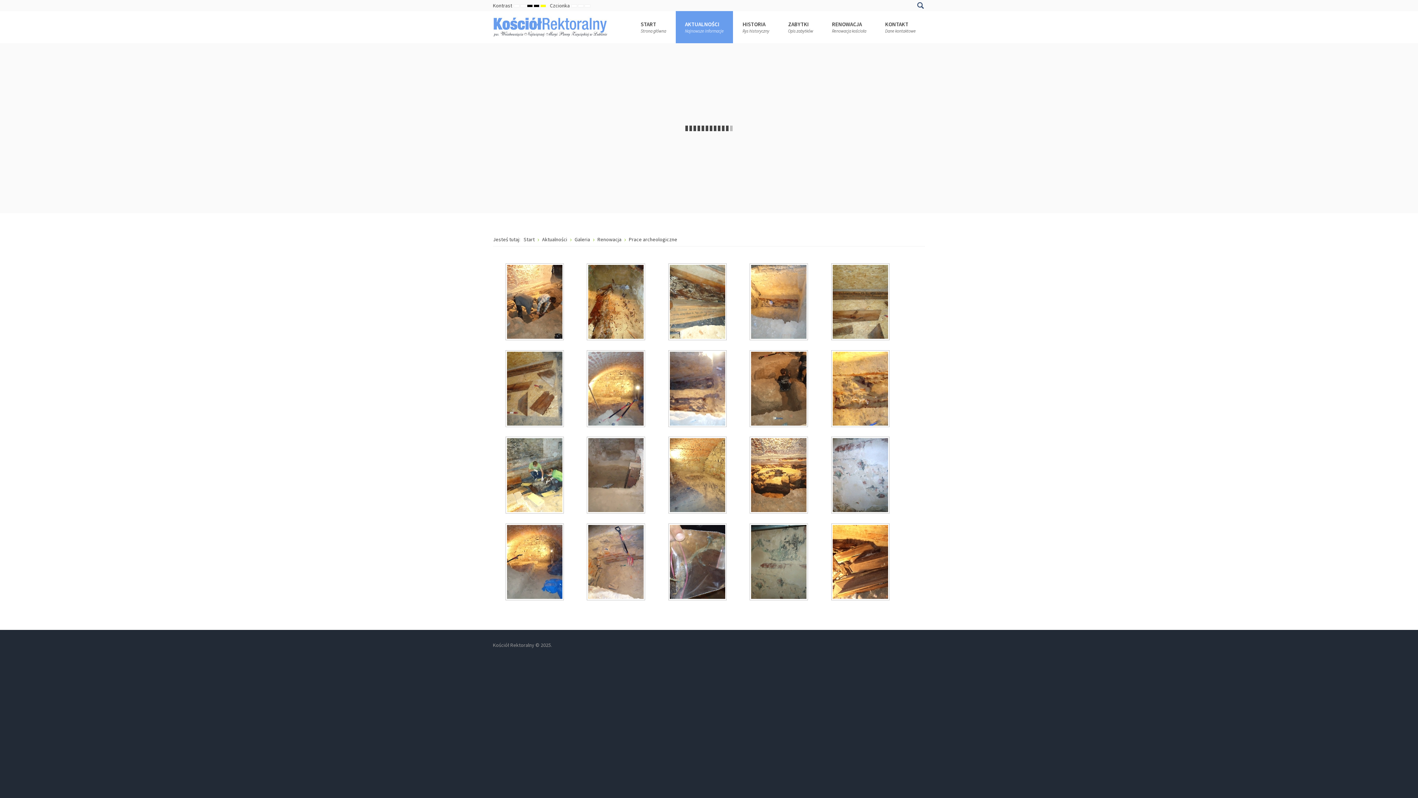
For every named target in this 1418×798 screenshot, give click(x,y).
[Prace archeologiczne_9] (779, 389)
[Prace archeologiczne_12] (616, 476)
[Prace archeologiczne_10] (861, 389)
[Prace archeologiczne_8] (698, 389)
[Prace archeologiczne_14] (779, 476)
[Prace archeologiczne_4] (779, 302)
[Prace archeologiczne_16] (535, 563)
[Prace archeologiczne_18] (698, 563)
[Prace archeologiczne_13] (698, 476)
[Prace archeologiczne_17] (616, 563)
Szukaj (920, 5)
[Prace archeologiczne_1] (535, 302)
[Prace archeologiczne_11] (535, 476)
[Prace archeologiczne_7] (616, 389)
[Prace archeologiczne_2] (616, 302)
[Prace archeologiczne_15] (861, 476)
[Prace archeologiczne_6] (535, 389)
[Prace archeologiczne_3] (698, 302)
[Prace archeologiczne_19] (779, 563)
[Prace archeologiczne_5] (861, 302)
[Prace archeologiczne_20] (861, 563)
